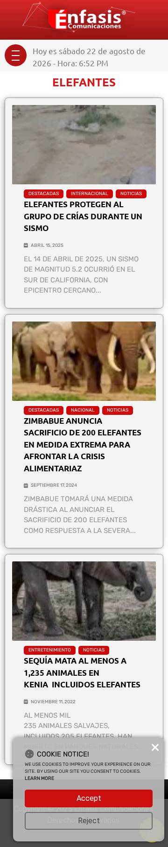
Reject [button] (89, 820)
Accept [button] (89, 798)
